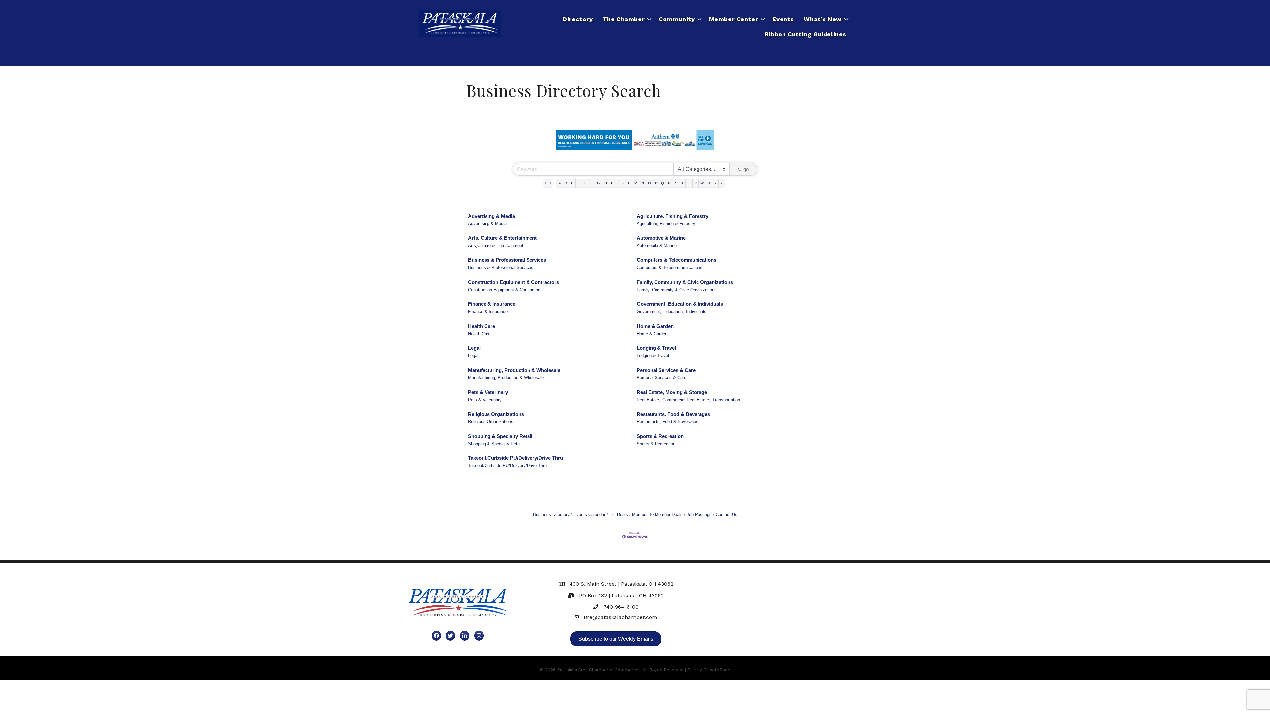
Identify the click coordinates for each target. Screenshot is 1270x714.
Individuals (696, 311)
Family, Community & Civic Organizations (685, 282)
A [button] (559, 183)
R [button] (669, 183)
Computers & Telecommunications (676, 260)
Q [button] (662, 183)
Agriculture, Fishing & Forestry (672, 216)
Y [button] (715, 183)
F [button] (592, 183)
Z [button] (722, 183)
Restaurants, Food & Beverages (673, 414)
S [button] (676, 183)
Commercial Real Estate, (686, 399)
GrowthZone (716, 669)
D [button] (579, 183)
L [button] (629, 183)
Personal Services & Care (666, 370)
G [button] (598, 183)
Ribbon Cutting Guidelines (805, 34)
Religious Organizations (496, 414)
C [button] (572, 183)
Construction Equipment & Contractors (513, 282)
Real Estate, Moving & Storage (672, 392)
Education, (673, 311)
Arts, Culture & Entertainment (502, 238)
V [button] (695, 183)
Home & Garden (655, 326)
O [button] (649, 183)
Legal (474, 348)
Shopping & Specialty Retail (500, 436)
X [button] (709, 183)
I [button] (611, 183)
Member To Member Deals (657, 514)
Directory (578, 19)
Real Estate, (648, 399)
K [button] (623, 183)
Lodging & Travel (656, 348)
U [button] (689, 183)
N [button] (642, 183)
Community (677, 19)
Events (783, 19)
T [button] (682, 183)
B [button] (566, 183)
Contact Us (726, 514)
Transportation (726, 399)
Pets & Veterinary (488, 392)
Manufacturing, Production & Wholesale (514, 370)
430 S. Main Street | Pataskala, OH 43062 (621, 584)
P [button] (656, 183)
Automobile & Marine (657, 245)
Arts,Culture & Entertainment (495, 245)
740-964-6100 (621, 607)
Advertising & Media (491, 216)
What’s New (823, 19)
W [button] (702, 183)
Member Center (733, 19)
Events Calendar (589, 514)
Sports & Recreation (660, 436)
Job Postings (699, 514)
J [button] (617, 183)
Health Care (481, 326)
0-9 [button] (548, 183)
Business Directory (551, 514)
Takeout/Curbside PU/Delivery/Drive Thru (515, 458)
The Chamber (624, 19)
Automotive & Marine (661, 238)
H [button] (605, 183)
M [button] (635, 183)
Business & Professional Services (507, 260)
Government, (649, 311)
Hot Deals (618, 514)
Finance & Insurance (491, 304)
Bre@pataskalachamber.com (620, 617)
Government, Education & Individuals (680, 304)
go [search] (746, 169)
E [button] (585, 183)
